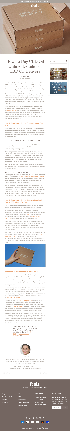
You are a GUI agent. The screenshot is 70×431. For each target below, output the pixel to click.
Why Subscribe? (7, 397)
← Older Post (6, 373)
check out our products (21, 335)
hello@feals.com (40, 397)
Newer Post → (44, 373)
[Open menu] (4, 5)
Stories (20, 394)
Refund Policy (22, 405)
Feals (16, 415)
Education (5, 402)
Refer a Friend (22, 400)
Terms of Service (23, 402)
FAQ (19, 397)
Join (65, 407)
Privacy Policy (28, 415)
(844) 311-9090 (39, 399)
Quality (4, 400)
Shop (3, 394)
